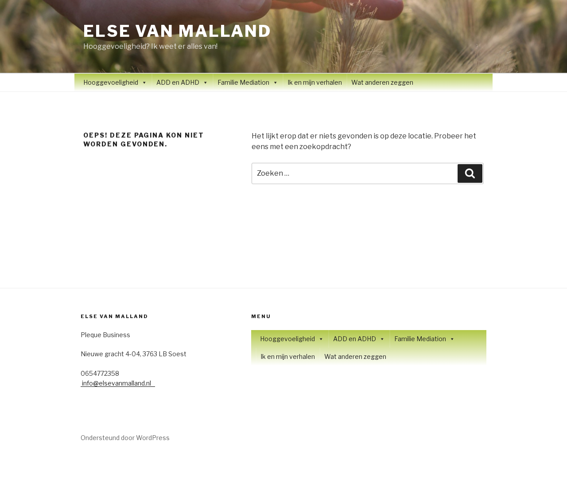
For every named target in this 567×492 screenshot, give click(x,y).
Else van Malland (177, 31)
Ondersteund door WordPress (125, 437)
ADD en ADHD (177, 82)
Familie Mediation (243, 82)
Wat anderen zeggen (382, 82)
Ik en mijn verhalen (314, 82)
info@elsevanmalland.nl (118, 383)
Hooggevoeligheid (110, 82)
